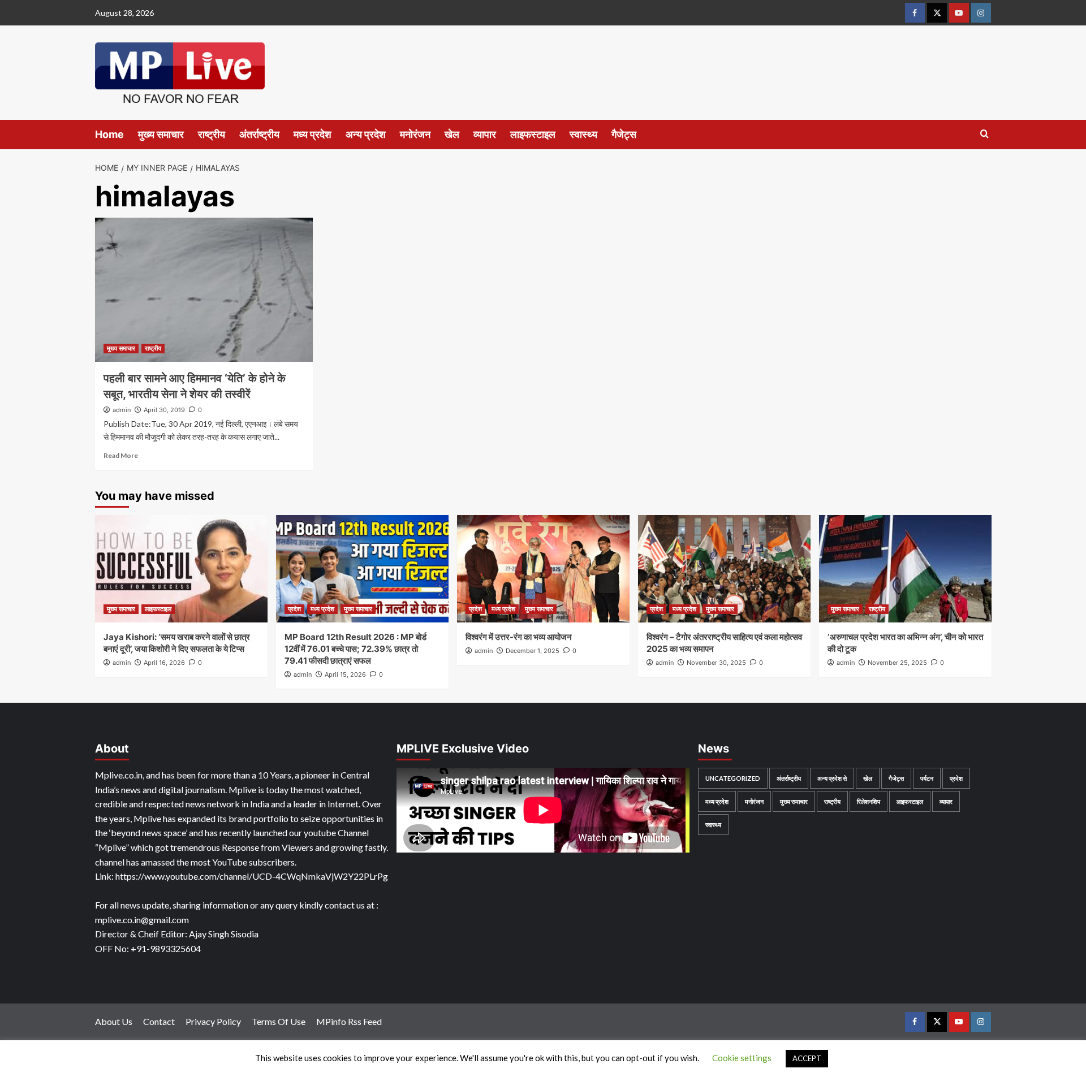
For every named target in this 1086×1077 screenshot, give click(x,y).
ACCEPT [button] (806, 1058)
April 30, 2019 (164, 410)
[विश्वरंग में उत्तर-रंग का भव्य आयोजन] (543, 568)
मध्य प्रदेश (312, 134)
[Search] (984, 134)
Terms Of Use (278, 1021)
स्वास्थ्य (583, 134)
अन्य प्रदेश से (832, 778)
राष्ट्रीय (211, 134)
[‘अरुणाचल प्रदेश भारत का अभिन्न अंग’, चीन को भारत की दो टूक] (905, 568)
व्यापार (484, 134)
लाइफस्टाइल (532, 134)
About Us (113, 1021)
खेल (452, 134)
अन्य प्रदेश (366, 134)
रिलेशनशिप (868, 801)
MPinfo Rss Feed (349, 1021)
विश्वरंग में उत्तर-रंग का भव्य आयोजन (519, 637)
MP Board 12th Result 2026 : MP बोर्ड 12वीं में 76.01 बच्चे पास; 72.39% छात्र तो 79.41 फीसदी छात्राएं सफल (355, 649)
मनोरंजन (415, 134)
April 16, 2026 (164, 663)
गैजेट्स (623, 134)
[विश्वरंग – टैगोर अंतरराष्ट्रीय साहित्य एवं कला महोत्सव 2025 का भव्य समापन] (724, 568)
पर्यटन (926, 778)
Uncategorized (732, 778)
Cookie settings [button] (742, 1058)
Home (109, 134)
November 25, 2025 (897, 663)
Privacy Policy (213, 1021)
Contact (159, 1021)
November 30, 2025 (716, 663)
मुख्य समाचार (161, 134)
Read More (121, 455)
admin (122, 410)
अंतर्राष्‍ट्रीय (259, 134)
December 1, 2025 (532, 651)
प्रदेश (294, 609)
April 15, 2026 (345, 674)
